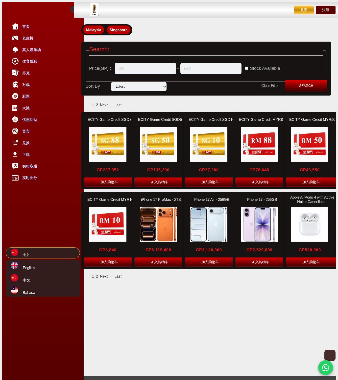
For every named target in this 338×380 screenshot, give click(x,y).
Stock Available (265, 68)
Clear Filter (270, 85)
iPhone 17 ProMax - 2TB (161, 199)
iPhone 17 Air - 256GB (211, 199)
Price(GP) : (100, 68)
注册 (325, 10)
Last (118, 105)
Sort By (92, 86)
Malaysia (93, 30)
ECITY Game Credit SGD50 (161, 119)
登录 (303, 10)
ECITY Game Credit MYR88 (262, 119)
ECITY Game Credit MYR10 (110, 199)
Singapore (118, 30)
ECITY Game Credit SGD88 (110, 119)
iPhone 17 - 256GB (261, 199)
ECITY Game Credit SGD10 (211, 119)
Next (104, 105)
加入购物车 (109, 182)
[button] (325, 367)
